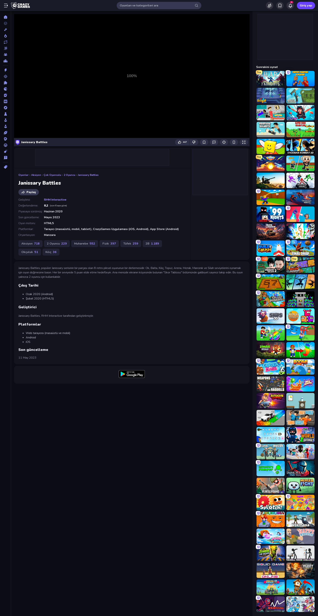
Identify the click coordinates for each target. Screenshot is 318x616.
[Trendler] (5, 36)
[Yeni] (5, 29)
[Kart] (5, 95)
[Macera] (5, 108)
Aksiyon (36, 175)
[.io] (5, 89)
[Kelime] (5, 101)
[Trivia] (5, 158)
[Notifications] (290, 5)
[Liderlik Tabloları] (5, 61)
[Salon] (5, 120)
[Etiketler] (5, 167)
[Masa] (5, 114)
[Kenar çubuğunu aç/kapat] (5, 5)
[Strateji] (5, 139)
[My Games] (280, 5)
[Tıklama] (5, 151)
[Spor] (5, 133)
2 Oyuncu (69, 175)
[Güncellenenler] (5, 42)
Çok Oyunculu (52, 175)
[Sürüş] (5, 145)
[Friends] (269, 5)
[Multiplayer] (5, 54)
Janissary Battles (88, 175)
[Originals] (5, 48)
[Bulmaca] (5, 83)
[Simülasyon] (5, 126)
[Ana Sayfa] (5, 17)
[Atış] (5, 76)
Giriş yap (306, 5)
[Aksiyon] (5, 70)
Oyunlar (23, 175)
